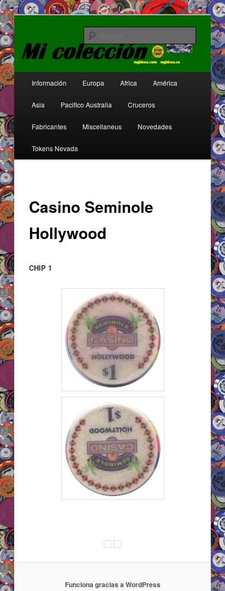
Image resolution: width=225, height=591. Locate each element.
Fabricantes (49, 126)
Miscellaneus (102, 126)
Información (49, 82)
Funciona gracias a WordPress (113, 584)
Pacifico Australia (86, 104)
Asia (38, 104)
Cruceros (141, 104)
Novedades (155, 126)
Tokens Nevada (55, 148)
